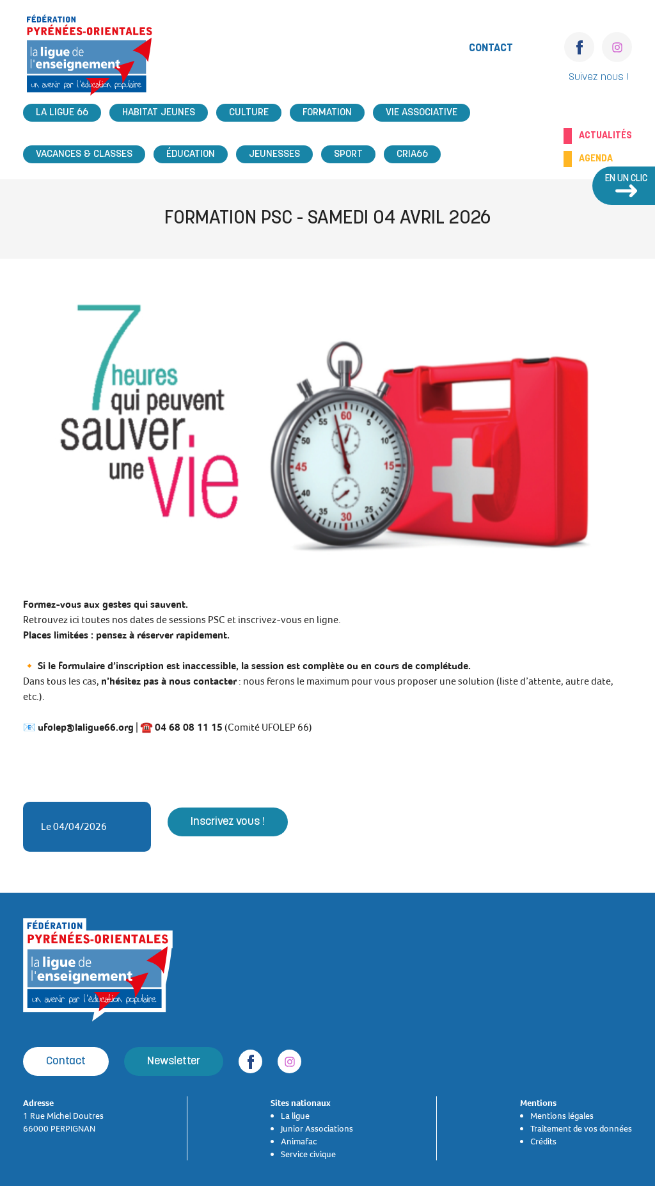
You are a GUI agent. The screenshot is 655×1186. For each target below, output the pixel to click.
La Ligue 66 (62, 113)
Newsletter (173, 1061)
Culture (249, 113)
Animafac (299, 1141)
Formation (327, 113)
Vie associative (421, 113)
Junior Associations (317, 1128)
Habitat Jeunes (158, 113)
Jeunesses (274, 154)
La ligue (295, 1115)
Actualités (605, 136)
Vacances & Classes (84, 154)
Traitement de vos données (581, 1128)
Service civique (308, 1154)
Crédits (543, 1141)
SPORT (348, 154)
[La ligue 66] (89, 58)
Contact (491, 48)
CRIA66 (412, 154)
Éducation (190, 154)
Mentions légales (562, 1115)
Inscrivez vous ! (228, 822)
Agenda (596, 159)
